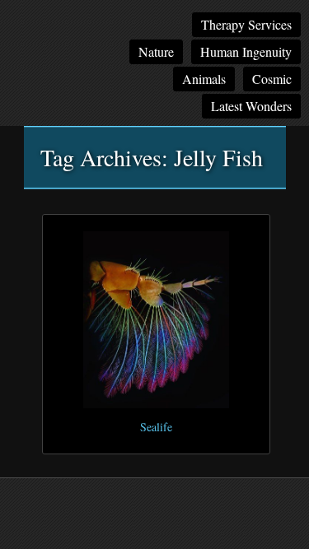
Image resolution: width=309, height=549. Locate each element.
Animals (204, 78)
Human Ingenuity (246, 51)
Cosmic (272, 78)
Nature (156, 51)
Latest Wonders (251, 105)
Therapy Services (246, 24)
